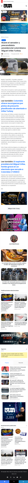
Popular (7, 362)
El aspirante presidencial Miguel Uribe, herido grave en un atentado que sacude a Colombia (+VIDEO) (13, 166)
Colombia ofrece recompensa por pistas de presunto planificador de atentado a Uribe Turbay (14, 106)
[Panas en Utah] (7, 6)
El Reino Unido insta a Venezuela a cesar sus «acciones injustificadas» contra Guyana (18, 368)
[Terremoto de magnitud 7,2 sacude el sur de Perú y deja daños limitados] (21, 317)
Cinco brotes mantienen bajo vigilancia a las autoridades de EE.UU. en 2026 (20, 440)
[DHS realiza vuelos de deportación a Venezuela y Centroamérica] (5, 396)
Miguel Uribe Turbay (14, 208)
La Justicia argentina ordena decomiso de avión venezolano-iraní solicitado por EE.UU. (18, 390)
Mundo (6, 37)
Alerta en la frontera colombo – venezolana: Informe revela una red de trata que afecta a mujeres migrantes (20, 305)
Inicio (3, 37)
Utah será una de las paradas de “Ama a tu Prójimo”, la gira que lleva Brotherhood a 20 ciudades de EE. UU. (20, 460)
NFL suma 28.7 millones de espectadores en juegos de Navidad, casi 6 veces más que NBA (17, 382)
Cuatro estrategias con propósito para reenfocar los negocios (17, 375)
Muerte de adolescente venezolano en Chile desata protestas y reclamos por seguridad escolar (7, 324)
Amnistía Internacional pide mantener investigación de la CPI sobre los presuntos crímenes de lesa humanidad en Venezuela (7, 306)
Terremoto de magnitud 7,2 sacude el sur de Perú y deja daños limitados (21, 323)
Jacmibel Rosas (6, 53)
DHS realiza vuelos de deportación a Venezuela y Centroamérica (16, 396)
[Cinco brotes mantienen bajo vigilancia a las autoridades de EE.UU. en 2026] (21, 432)
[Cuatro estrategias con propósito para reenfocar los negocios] (5, 375)
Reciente (21, 362)
